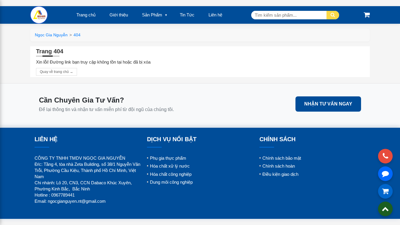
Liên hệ (215, 14)
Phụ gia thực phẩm (168, 158)
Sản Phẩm (152, 14)
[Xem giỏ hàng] (367, 15)
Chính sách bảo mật (281, 158)
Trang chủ (85, 14)
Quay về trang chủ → (56, 72)
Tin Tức (187, 14)
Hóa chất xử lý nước (170, 165)
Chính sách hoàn (278, 165)
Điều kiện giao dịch (280, 174)
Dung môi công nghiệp (171, 182)
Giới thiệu (119, 14)
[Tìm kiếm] (333, 15)
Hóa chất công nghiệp (171, 174)
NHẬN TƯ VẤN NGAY (328, 103)
